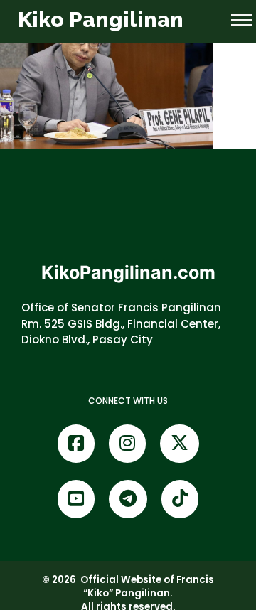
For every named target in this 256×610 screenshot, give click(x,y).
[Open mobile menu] (241, 20)
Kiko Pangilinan (100, 19)
